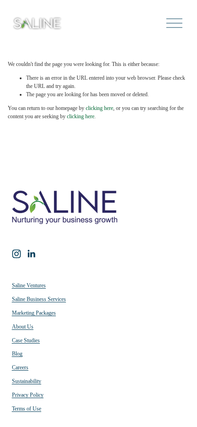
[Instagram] (16, 253)
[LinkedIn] (31, 253)
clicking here (99, 108)
